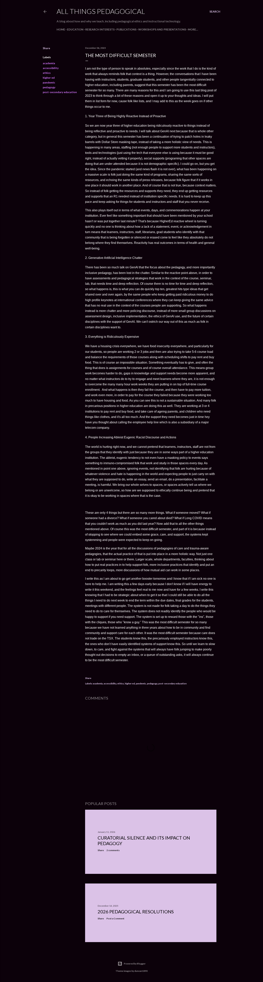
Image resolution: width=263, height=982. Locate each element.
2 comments (113, 850)
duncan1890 (140, 970)
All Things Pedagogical (101, 11)
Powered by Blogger (135, 963)
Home (61, 29)
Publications (126, 29)
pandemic (49, 82)
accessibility (51, 68)
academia (49, 63)
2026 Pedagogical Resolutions (136, 911)
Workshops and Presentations (162, 29)
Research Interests (100, 29)
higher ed (49, 77)
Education (75, 29)
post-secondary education (60, 92)
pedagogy (49, 87)
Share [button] (46, 48)
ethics (47, 72)
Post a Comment (115, 918)
